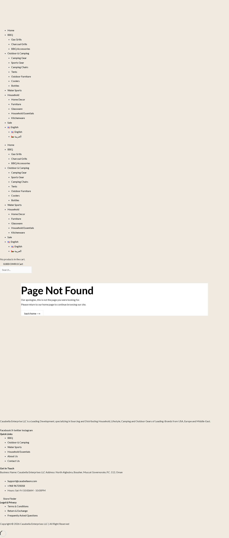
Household (13, 94)
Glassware (16, 108)
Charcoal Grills (19, 44)
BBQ (10, 34)
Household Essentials (22, 113)
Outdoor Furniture (21, 76)
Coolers (15, 80)
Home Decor (18, 99)
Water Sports (14, 90)
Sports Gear (17, 62)
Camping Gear (19, 57)
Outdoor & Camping (18, 53)
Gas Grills (16, 39)
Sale (9, 122)
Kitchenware (18, 117)
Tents (14, 71)
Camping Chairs (19, 67)
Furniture (16, 104)
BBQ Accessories (20, 48)
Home (10, 30)
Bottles (15, 85)
